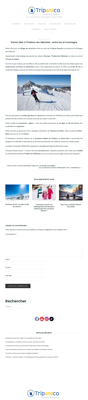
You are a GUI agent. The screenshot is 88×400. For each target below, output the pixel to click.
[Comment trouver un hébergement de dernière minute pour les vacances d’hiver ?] (44, 192)
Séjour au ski (44, 39)
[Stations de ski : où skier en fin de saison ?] (17, 192)
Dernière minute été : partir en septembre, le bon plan (23, 338)
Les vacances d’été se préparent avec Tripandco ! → (61, 168)
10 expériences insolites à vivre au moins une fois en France (25, 342)
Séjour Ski (42, 24)
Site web (8, 275)
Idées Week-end (70, 24)
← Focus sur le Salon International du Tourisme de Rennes (30, 166)
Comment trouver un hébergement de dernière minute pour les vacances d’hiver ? (44, 207)
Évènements (36, 29)
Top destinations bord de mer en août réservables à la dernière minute (28, 349)
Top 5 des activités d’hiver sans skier (70, 205)
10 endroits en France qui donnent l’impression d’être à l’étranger (27, 346)
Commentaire (11, 234)
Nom (7, 259)
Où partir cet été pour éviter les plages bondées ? (22, 353)
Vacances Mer (55, 24)
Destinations (29, 24)
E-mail (8, 267)
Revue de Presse (50, 29)
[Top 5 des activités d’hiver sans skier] (71, 192)
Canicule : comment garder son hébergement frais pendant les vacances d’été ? (31, 357)
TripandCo (16, 24)
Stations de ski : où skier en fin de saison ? (17, 205)
